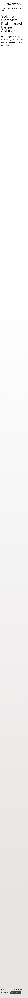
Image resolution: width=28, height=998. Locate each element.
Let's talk (14, 993)
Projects (17, 8)
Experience (11, 8)
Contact (23, 8)
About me (4, 9)
